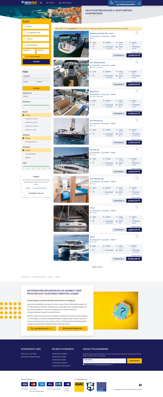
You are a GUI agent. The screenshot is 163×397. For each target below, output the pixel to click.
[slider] (22, 105)
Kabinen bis (40, 50)
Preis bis (39, 81)
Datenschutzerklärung (54, 389)
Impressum (24, 389)
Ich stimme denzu (99, 364)
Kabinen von (26, 50)
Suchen (36, 62)
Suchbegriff (26, 76)
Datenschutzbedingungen (103, 364)
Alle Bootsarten (32, 45)
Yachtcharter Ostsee (59, 360)
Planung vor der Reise (28, 354)
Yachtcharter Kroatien (59, 354)
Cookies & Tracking (66, 389)
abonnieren (135, 361)
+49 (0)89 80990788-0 (39, 188)
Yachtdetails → (119, 55)
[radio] (36, 115)
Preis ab (25, 81)
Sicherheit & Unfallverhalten (30, 357)
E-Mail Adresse (88, 359)
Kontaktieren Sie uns (36, 193)
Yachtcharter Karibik (59, 357)
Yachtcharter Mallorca (59, 363)
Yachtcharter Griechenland (61, 366)
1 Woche (29, 39)
